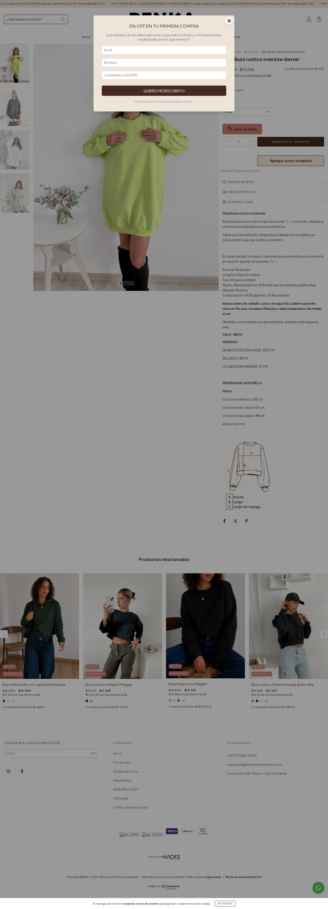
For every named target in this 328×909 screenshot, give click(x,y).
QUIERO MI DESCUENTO (164, 90)
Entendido (225, 903)
